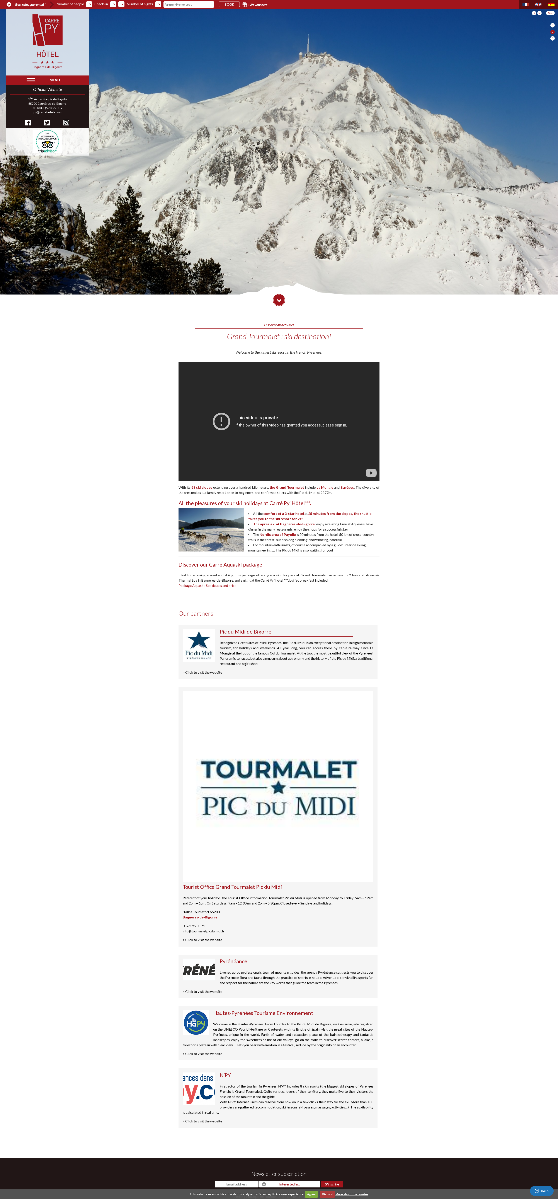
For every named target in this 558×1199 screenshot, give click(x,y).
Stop (550, 13)
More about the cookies (351, 1194)
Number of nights (140, 4)
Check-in (101, 4)
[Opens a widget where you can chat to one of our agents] (542, 1191)
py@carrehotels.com (47, 112)
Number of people (70, 4)
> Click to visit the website (278, 651)
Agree (311, 1194)
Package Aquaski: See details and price (207, 585)
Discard (327, 1194)
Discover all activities (279, 325)
